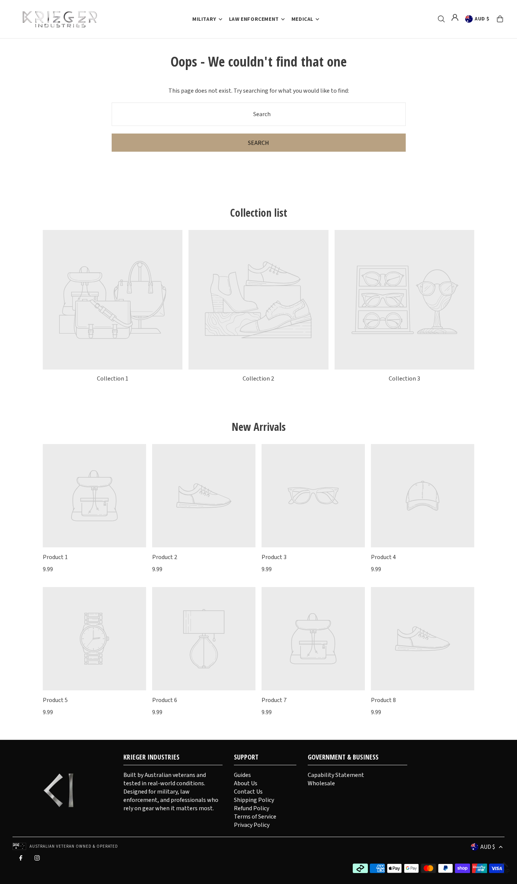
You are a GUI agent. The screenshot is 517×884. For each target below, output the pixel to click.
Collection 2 (258, 378)
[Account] (454, 17)
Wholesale (321, 783)
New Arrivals (259, 426)
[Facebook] (20, 859)
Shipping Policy (254, 800)
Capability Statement (336, 775)
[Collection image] (112, 300)
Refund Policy (251, 808)
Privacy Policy (251, 825)
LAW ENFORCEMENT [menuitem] (254, 19)
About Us (245, 783)
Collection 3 (404, 378)
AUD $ (482, 19)
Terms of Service (255, 817)
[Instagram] (37, 859)
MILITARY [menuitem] (204, 19)
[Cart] (500, 18)
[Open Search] (441, 19)
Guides (242, 775)
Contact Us (248, 792)
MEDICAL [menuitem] (302, 19)
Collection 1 (112, 378)
